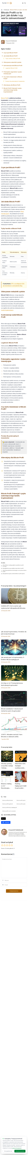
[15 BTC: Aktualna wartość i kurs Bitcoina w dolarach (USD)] (14, 724)
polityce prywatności (16, 1148)
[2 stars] (5, 845)
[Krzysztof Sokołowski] (3, 42)
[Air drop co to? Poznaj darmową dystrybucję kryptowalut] (14, 673)
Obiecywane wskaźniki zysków (12, 62)
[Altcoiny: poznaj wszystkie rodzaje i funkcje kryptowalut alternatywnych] (7, 756)
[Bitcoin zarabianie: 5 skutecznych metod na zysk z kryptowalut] (14, 698)
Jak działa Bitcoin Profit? (11, 56)
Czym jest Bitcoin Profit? (10, 52)
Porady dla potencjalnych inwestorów (14, 81)
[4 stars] (9, 845)
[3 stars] (7, 845)
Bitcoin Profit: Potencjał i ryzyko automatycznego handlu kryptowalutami (13, 90)
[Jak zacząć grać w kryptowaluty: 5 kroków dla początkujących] (14, 647)
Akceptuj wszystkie (20, 1151)
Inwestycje (6, 9)
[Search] (25, 3)
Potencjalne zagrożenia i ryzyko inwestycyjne (13, 72)
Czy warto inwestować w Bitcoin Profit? (13, 77)
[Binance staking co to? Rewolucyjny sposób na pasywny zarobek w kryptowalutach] (7, 776)
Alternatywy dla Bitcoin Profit (12, 85)
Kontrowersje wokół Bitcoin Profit (13, 65)
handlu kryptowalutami (7, 310)
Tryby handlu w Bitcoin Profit (12, 58)
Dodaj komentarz (14, 891)
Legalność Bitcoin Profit (11, 68)
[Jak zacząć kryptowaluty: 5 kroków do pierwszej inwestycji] (14, 621)
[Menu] (22, 3)
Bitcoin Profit (4, 98)
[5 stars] (12, 845)
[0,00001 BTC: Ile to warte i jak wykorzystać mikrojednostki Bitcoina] (14, 596)
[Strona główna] (1, 9)
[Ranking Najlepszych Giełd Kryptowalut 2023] (21, 776)
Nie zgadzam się (8, 1151)
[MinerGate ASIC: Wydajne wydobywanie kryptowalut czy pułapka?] (21, 756)
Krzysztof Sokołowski (11, 41)
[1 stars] (2, 845)
